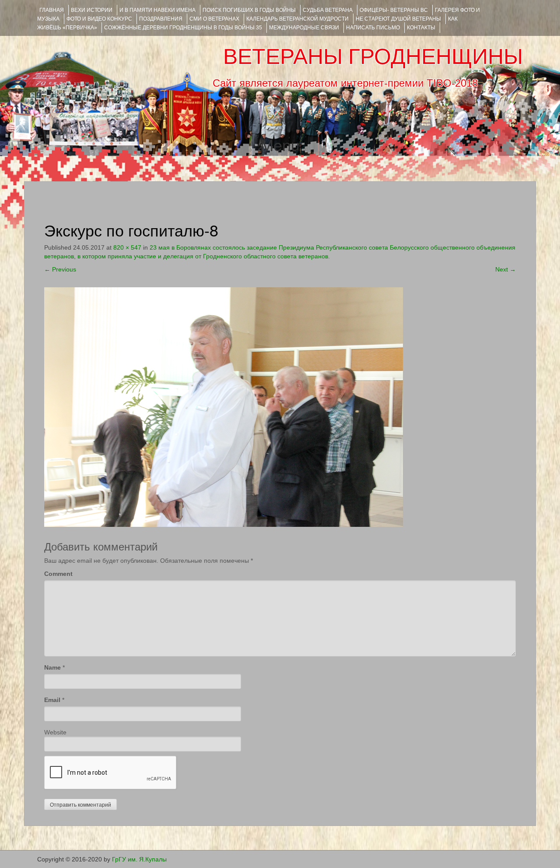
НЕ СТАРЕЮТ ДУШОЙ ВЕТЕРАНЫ (398, 19)
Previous (60, 269)
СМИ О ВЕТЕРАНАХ (214, 19)
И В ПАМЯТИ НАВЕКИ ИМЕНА (157, 10)
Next (505, 269)
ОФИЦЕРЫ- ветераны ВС (394, 10)
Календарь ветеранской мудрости (297, 19)
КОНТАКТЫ (421, 28)
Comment (58, 573)
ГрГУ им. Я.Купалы (139, 859)
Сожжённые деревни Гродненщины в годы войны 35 (183, 28)
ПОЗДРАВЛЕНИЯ (160, 19)
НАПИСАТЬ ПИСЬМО (373, 28)
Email (52, 699)
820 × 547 (127, 247)
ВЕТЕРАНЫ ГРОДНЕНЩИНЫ (373, 56)
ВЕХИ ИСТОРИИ (91, 10)
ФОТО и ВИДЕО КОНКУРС (99, 19)
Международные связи (304, 28)
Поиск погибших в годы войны (249, 10)
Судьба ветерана (328, 10)
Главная (51, 10)
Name (52, 667)
